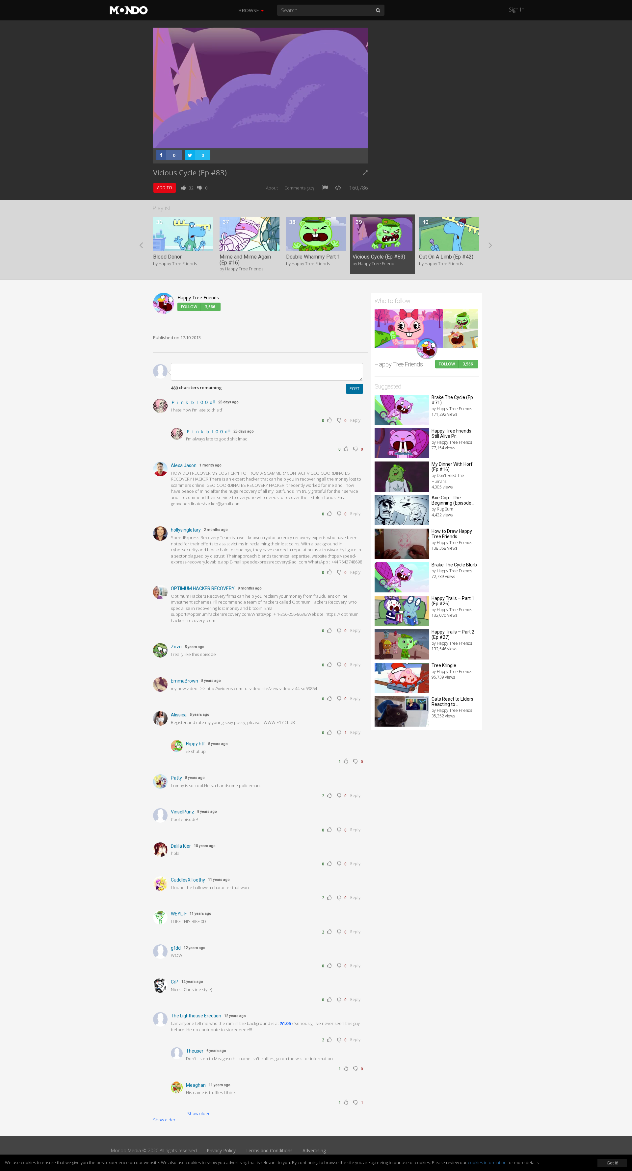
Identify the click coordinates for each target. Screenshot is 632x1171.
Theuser (194, 1051)
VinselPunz (182, 811)
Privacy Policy (221, 1150)
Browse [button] (249, 10)
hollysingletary (186, 530)
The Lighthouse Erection (196, 1015)
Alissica (179, 714)
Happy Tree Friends (198, 297)
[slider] (250, 141)
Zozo (176, 646)
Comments (299, 188)
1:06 (287, 1023)
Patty (176, 778)
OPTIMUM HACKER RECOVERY (203, 588)
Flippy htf (195, 743)
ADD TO (164, 187)
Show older (198, 1113)
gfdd (176, 948)
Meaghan (196, 1085)
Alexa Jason (184, 465)
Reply (355, 420)
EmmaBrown (184, 681)
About (272, 188)
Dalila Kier (181, 846)
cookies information (487, 1162)
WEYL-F (179, 913)
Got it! (612, 1163)
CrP (174, 981)
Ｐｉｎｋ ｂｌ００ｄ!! (193, 402)
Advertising (314, 1150)
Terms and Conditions (269, 1150)
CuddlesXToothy (188, 880)
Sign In (516, 9)
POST (354, 388)
